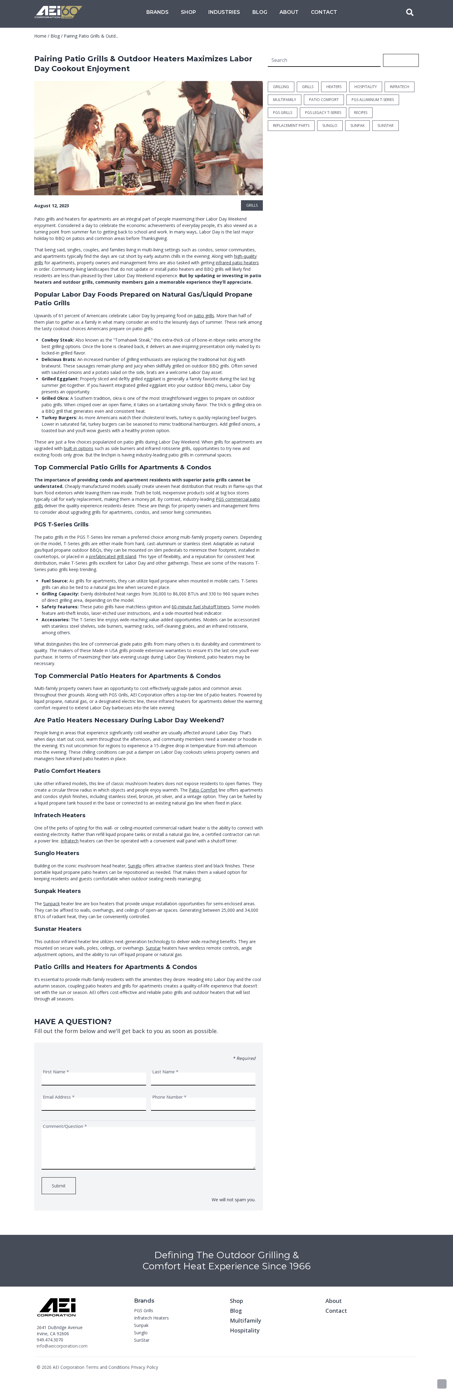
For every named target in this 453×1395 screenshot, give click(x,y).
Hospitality (245, 1330)
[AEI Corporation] (58, 12)
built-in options (78, 448)
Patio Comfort (203, 790)
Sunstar (153, 948)
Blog (259, 12)
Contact (324, 12)
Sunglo (134, 866)
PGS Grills (143, 1310)
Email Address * (59, 1097)
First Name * (56, 1072)
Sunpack (51, 903)
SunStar (141, 1340)
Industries (224, 12)
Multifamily (245, 1320)
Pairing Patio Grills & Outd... (91, 36)
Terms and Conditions (108, 1367)
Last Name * (165, 1072)
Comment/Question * (65, 1126)
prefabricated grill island (112, 556)
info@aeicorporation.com (62, 1346)
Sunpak (141, 1325)
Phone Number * (169, 1097)
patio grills (204, 315)
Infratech (70, 841)
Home (40, 36)
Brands (157, 12)
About (289, 12)
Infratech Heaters (151, 1318)
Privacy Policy (144, 1367)
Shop (188, 12)
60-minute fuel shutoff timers (201, 607)
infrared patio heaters (237, 263)
